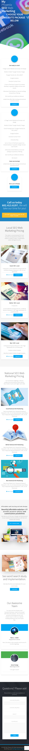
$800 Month (18, 356)
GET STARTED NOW (14, 523)
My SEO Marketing (8, 6)
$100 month (14, 168)
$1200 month (18, 491)
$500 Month (18, 419)
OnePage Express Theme (18, 749)
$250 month (14, 186)
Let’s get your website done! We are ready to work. (14, 215)
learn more (10, 275)
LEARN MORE (14, 589)
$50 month (14, 104)
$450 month (18, 314)
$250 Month (18, 274)
